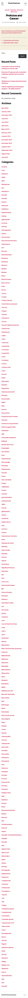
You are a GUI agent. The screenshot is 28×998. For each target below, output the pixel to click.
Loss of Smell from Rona (9, 624)
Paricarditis (5, 754)
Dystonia (4, 420)
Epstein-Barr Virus (7, 444)
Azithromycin (5, 244)
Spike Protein (5, 849)
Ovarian (4, 740)
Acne (3, 170)
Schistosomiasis (6, 824)
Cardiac (4, 297)
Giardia (3, 508)
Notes (3, 722)
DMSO (3, 402)
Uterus (3, 937)
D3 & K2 (3, 374)
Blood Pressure (6, 279)
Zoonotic (4, 986)
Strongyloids (5, 870)
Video (3, 951)
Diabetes (4, 385)
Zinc (2, 982)
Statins (3, 863)
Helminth (4, 546)
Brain (3, 286)
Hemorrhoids (5, 550)
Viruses (3, 954)
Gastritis (4, 494)
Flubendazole (5, 469)
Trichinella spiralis (7, 919)
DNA (2, 406)
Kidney (3, 613)
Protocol (4, 77)
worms (3, 972)
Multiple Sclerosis (7, 691)
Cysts (3, 371)
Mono (3, 676)
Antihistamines (6, 212)
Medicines (4, 659)
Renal (3, 807)
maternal (4, 652)
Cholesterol (5, 318)
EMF (2, 434)
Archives (4, 223)
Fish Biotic (4, 465)
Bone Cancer (5, 283)
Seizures (4, 828)
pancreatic (5, 747)
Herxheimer (5, 564)
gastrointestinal (6, 497)
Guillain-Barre (6, 522)
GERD (3, 504)
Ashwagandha (6, 230)
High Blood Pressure (8, 567)
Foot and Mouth (6, 480)
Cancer (7, 10)
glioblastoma (5, 511)
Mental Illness (5, 669)
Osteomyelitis (6, 736)
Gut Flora (4, 529)
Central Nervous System (9, 304)
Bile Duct (4, 265)
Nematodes (5, 712)
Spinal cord (5, 852)
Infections (4, 596)
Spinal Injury (5, 856)
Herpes (3, 560)
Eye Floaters (5, 451)
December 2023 (6, 115)
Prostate (4, 775)
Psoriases (4, 789)
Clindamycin (5, 332)
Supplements (5, 873)
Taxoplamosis (6, 880)
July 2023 (4, 118)
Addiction (4, 174)
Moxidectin (5, 684)
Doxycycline (5, 413)
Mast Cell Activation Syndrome (11, 648)
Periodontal (5, 761)
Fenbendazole (6, 458)
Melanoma (4, 662)
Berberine (4, 258)
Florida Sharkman (14, 3)
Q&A (2, 796)
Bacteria (4, 251)
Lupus (3, 631)
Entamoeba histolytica (8, 437)
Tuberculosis (5, 926)
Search (3, 53)
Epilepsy (4, 441)
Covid (3, 356)
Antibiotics (4, 209)
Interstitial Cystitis (7, 603)
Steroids (4, 866)
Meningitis (4, 666)
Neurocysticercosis (7, 715)
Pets (2, 764)
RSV (2, 821)
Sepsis (3, 831)
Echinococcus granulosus (9, 423)
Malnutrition (5, 645)
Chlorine (4, 314)
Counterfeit (5, 353)
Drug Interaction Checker (9, 416)
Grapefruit (4, 518)
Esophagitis (5, 448)
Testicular (4, 884)
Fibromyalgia (5, 462)
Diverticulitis (5, 399)
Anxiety (3, 216)
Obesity (3, 726)
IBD (2, 589)
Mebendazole (5, 655)
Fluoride (4, 473)
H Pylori (3, 532)
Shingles (4, 838)
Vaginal (3, 944)
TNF (2, 902)
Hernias (3, 557)
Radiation (4, 800)
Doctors (4, 409)
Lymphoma (5, 638)
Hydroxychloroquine (8, 585)
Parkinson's (5, 757)
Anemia (3, 202)
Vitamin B (4, 958)
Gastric (3, 490)
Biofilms (4, 269)
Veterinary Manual (7, 947)
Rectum (3, 803)
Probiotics (4, 771)
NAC (2, 701)
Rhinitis (3, 814)
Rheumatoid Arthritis (8, 810)
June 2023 (4, 122)
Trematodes (5, 916)
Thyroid (4, 894)
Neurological (5, 719)
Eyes (3, 455)
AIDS (3, 181)
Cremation (4, 360)
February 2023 (6, 132)
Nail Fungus (5, 705)
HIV (2, 575)
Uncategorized (6, 933)
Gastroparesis (6, 501)
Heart (3, 539)
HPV (2, 578)
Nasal (3, 708)
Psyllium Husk (5, 793)
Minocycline (5, 673)
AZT (2, 247)
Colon (3, 339)
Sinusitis (4, 842)
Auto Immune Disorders (9, 240)
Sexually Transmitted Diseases (11, 835)
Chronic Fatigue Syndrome (10, 325)
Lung (3, 627)
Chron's (3, 321)
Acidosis (4, 167)
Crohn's (3, 364)
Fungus (3, 483)
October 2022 (5, 147)
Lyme (3, 634)
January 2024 (6, 111)
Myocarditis (5, 698)
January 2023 (6, 136)
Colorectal (4, 342)
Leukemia (4, 617)
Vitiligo (3, 961)
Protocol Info (5, 782)
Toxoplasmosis (6, 912)
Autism (3, 233)
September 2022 (6, 150)
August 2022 (5, 154)
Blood (3, 276)
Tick (2, 898)
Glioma (3, 515)
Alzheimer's (5, 191)
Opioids (3, 733)
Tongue (3, 905)
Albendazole (5, 184)
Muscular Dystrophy (8, 694)
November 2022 (6, 143)
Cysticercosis (6, 367)
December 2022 (6, 140)
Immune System (6, 592)
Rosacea (4, 817)
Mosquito (4, 680)
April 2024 (4, 108)
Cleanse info (5, 328)
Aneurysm (4, 205)
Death (3, 378)
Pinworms (4, 768)
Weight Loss (5, 965)
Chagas (3, 311)
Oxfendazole (5, 743)
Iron (2, 606)
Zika (2, 979)
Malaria (3, 641)
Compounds (5, 346)
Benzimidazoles (6, 255)
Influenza (4, 599)
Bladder (4, 272)
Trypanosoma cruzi (7, 923)
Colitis (3, 335)
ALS (2, 188)
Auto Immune (5, 237)
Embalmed (4, 430)
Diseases (13, 10)
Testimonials (5, 887)
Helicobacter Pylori (7, 543)
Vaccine (4, 940)
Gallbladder (5, 487)
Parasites (20, 10)
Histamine (4, 571)
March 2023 (5, 129)
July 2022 (4, 157)
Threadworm (5, 891)
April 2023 (4, 125)
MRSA (3, 687)
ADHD (3, 177)
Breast (3, 290)
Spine (3, 859)
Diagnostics (5, 388)
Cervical (4, 307)
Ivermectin (5, 610)
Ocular (3, 729)
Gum (3, 525)
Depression (5, 381)
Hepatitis (4, 553)
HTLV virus (5, 582)
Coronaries (5, 349)
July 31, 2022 (22, 22)
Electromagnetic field (8, 427)
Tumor (3, 930)
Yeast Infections (6, 975)
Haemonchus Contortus (9, 536)
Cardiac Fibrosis (6, 300)
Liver (3, 620)
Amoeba (4, 195)
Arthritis (4, 226)
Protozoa (14, 11)
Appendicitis (5, 219)
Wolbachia (4, 968)
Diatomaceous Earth (8, 392)
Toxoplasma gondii (7, 909)
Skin (2, 845)
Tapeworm (5, 877)
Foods (3, 476)
